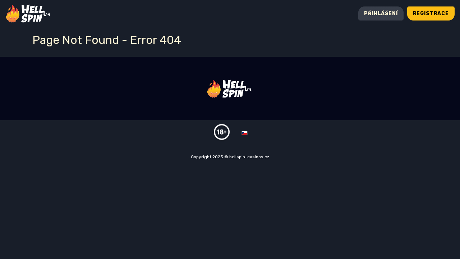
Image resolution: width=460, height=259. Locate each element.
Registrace (431, 13)
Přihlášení (380, 13)
